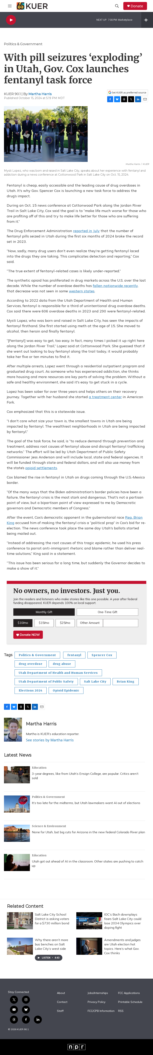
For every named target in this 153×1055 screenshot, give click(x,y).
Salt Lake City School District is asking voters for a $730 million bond (52, 918)
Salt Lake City (95, 681)
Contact (62, 1002)
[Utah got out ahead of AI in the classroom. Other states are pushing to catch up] (17, 862)
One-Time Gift (107, 612)
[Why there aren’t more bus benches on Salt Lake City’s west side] (20, 946)
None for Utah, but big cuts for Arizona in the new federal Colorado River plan (88, 832)
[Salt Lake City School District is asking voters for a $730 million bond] (20, 920)
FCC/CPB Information (101, 1011)
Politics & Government (23, 44)
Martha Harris (40, 94)
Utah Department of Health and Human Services (58, 673)
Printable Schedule (130, 1002)
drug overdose (30, 664)
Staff (60, 1011)
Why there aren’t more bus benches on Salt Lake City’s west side (51, 944)
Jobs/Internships (98, 993)
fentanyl (74, 655)
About (61, 993)
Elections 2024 (30, 690)
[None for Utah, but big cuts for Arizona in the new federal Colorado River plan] (17, 833)
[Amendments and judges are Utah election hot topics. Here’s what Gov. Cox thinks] (89, 946)
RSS (121, 1011)
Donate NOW (29, 635)
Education (39, 767)
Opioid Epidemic (66, 690)
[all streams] (147, 20)
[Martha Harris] (13, 730)
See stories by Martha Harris (50, 740)
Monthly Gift (44, 612)
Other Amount (90, 623)
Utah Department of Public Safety (46, 681)
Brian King (125, 681)
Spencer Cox (102, 655)
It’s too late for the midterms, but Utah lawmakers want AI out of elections (86, 803)
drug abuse (62, 664)
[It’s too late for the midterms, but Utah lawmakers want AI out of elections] (17, 804)
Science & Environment (49, 826)
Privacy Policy (96, 1002)
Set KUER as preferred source (128, 92)
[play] (11, 20)
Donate (137, 6)
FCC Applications (129, 993)
